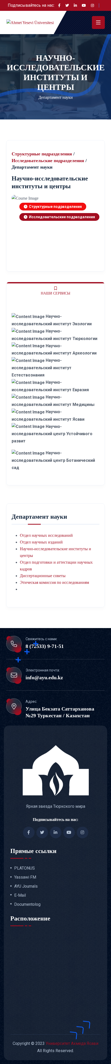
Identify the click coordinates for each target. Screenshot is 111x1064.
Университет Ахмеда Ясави (72, 1043)
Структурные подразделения (42, 153)
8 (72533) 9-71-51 (45, 646)
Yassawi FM (25, 877)
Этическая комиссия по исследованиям (54, 582)
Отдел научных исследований (46, 535)
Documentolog (27, 904)
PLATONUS (24, 868)
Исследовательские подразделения (48, 160)
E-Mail (20, 895)
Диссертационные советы (43, 575)
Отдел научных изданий (41, 542)
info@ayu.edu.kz (44, 677)
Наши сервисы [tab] (55, 293)
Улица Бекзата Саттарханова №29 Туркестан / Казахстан (60, 712)
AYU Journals (26, 886)
